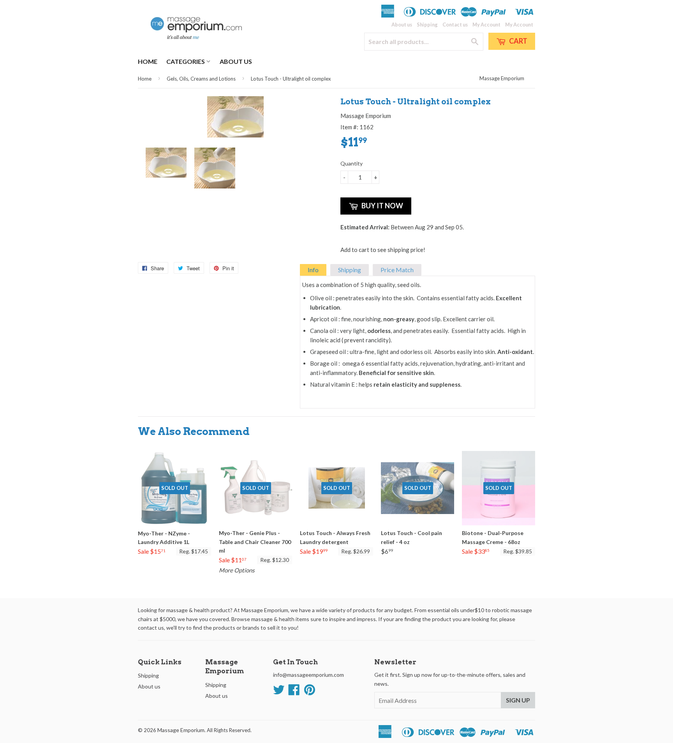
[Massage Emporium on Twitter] (279, 692)
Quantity (351, 163)
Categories (186, 61)
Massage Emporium (501, 78)
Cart (517, 41)
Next (320, 168)
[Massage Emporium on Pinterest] (309, 692)
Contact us (455, 24)
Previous (150, 168)
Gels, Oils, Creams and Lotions (201, 79)
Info (313, 269)
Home (147, 61)
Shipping (427, 24)
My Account (486, 24)
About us (401, 24)
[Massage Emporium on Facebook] (294, 692)
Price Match (397, 269)
